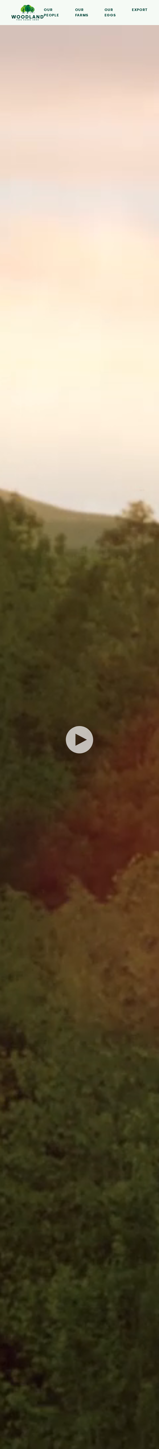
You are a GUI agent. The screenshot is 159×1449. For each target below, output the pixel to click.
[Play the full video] (79, 739)
